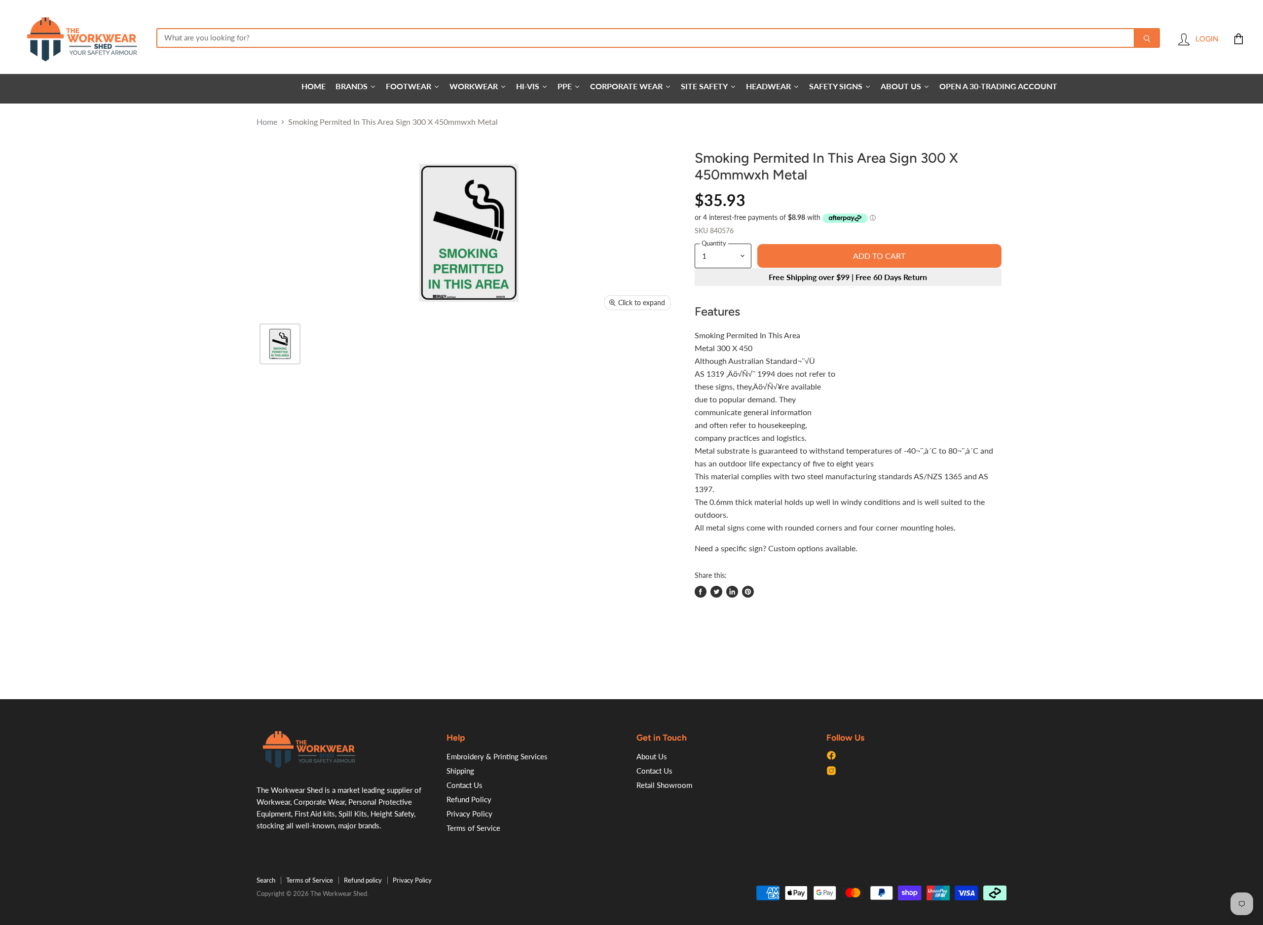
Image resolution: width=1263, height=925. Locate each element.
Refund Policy (468, 799)
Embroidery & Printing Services (497, 756)
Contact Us (464, 785)
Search (266, 880)
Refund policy (363, 880)
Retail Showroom (664, 785)
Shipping (460, 770)
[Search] (1147, 38)
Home (267, 121)
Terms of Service (473, 827)
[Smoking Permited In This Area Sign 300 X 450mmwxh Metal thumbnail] (279, 343)
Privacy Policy (469, 813)
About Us (651, 756)
